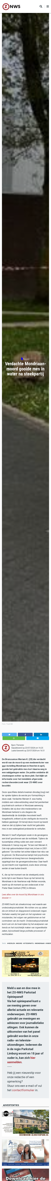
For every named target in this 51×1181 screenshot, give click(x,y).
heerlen (11, 943)
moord (19, 943)
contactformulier (23, 1090)
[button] (9, 734)
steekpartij (29, 943)
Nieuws (26, 359)
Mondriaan (40, 943)
